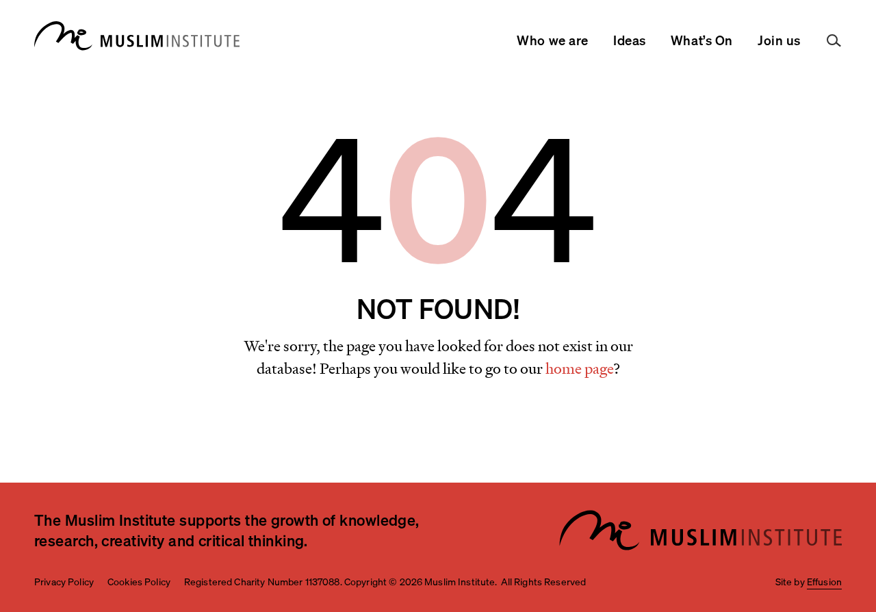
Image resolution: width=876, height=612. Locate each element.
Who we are (553, 40)
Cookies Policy (138, 581)
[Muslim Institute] (137, 36)
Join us (779, 40)
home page (579, 369)
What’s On (702, 40)
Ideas (629, 40)
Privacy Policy (64, 581)
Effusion (824, 581)
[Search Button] (834, 41)
